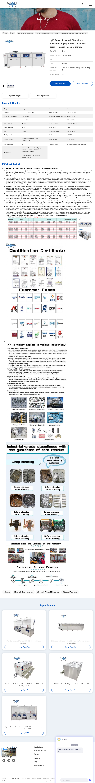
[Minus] (90, 739)
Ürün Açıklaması (43, 96)
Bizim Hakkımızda (40, 750)
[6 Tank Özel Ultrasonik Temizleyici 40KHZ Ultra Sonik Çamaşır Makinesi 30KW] (24, 625)
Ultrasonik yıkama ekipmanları (48, 592)
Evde (5, 33)
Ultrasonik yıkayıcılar (70, 592)
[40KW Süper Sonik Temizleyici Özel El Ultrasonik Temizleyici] (71, 668)
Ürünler (12, 33)
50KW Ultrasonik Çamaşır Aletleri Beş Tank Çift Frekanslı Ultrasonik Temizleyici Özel (71, 642)
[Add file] (58, 780)
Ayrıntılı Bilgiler (15, 96)
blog (35, 762)
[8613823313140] (8, 761)
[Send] (90, 780)
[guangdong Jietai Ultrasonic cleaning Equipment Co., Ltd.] (12, 4)
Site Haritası (15, 778)
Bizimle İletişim (39, 765)
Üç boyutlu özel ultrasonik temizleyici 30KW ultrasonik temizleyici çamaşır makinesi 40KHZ (24, 728)
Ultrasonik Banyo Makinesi (23, 592)
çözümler (37, 758)
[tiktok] (4, 761)
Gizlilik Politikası (4, 780)
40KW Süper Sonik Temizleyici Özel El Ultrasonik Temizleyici (71, 684)
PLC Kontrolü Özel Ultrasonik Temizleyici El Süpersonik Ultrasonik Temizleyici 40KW (24, 685)
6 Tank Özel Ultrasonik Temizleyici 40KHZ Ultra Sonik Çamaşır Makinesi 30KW (24, 642)
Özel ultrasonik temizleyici (25, 33)
